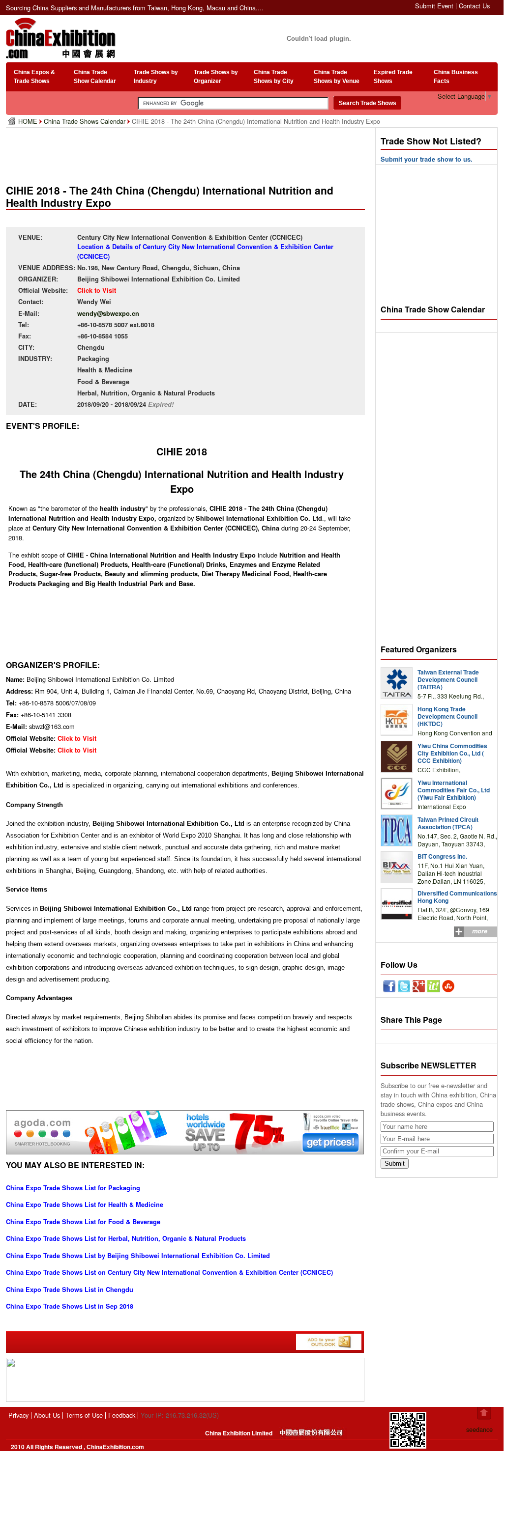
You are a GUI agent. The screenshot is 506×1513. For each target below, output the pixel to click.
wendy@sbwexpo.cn (108, 313)
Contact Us (474, 5)
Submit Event (434, 5)
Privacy (18, 1415)
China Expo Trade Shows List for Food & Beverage (83, 1221)
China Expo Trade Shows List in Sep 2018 (69, 1306)
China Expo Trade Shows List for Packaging (73, 1187)
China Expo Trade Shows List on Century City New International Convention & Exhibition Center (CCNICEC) (169, 1272)
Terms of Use (84, 1415)
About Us (47, 1415)
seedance (479, 1429)
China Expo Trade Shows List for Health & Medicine (84, 1204)
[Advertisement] (187, 152)
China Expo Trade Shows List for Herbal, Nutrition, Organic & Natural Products (126, 1238)
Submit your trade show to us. (427, 159)
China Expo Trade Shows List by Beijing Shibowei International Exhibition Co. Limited (138, 1255)
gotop (484, 1413)
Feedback (121, 1415)
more (479, 930)
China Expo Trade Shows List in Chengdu (69, 1289)
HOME (28, 121)
